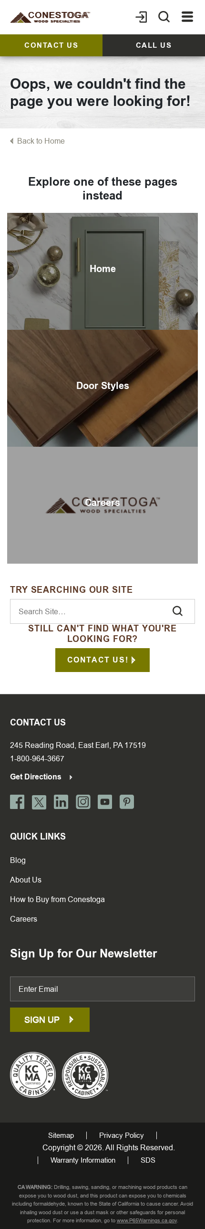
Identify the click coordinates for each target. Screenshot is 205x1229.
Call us (154, 45)
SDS (148, 1160)
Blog (18, 860)
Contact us (51, 45)
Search (177, 611)
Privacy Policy (121, 1135)
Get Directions (36, 776)
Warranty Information (83, 1160)
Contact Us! (98, 659)
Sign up (43, 1020)
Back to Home (41, 141)
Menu (187, 17)
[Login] (141, 17)
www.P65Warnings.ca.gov (147, 1220)
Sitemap (61, 1135)
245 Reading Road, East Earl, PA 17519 (78, 745)
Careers (23, 919)
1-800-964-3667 (37, 758)
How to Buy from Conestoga (57, 899)
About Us (25, 879)
